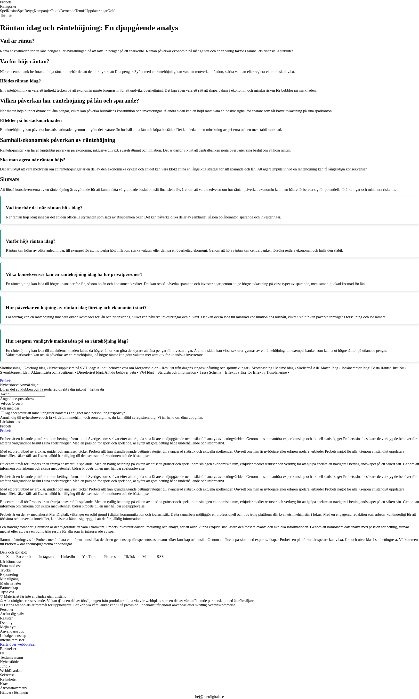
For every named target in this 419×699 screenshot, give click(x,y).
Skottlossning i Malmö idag (273, 368)
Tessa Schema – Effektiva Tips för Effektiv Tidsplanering (243, 372)
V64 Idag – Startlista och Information (167, 372)
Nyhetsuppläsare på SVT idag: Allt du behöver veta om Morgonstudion (103, 368)
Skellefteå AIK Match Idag (317, 368)
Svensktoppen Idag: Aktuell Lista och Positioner (37, 372)
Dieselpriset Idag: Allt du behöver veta (106, 372)
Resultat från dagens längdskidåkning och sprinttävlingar (205, 368)
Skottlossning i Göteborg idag (23, 368)
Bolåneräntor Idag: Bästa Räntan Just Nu (373, 368)
